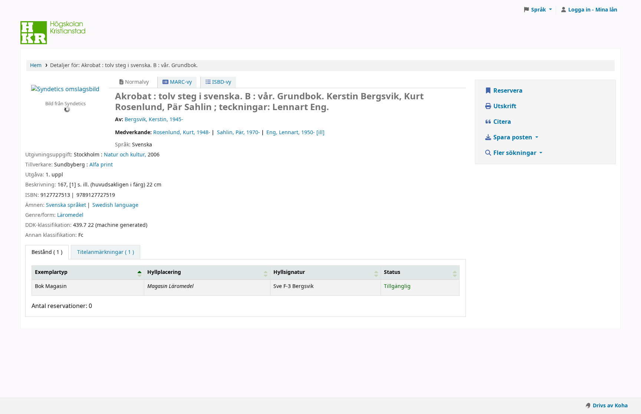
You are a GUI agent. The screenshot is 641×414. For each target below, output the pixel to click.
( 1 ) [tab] (47, 252)
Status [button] (392, 272)
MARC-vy (180, 82)
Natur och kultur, (125, 155)
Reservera (507, 90)
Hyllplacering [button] (164, 272)
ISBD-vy (221, 82)
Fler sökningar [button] (515, 153)
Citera (501, 121)
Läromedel (70, 215)
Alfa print (101, 165)
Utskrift (504, 106)
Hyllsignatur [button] (289, 272)
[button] (537, 10)
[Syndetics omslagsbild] (65, 89)
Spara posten (513, 137)
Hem (36, 65)
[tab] (105, 252)
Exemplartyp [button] (51, 272)
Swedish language (115, 205)
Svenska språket (66, 205)
